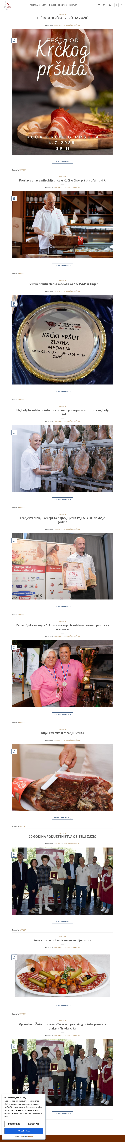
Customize (14, 1124)
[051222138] (110, 5)
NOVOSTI (53, 5)
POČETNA (34, 5)
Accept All (24, 1131)
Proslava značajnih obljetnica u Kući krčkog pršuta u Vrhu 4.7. (62, 180)
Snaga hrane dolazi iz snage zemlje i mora (62, 940)
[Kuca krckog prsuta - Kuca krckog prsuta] (14, 5)
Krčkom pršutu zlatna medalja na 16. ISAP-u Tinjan (62, 284)
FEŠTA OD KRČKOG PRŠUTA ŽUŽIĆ (62, 18)
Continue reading (62, 162)
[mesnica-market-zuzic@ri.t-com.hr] (104, 5)
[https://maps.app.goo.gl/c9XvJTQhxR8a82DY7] (99, 5)
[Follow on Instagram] (121, 5)
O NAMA (42, 5)
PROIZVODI (62, 5)
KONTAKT (73, 5)
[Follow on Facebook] (117, 5)
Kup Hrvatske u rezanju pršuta (62, 733)
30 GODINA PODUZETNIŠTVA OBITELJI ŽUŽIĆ (62, 836)
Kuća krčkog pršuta (72, 25)
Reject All (33, 1124)
